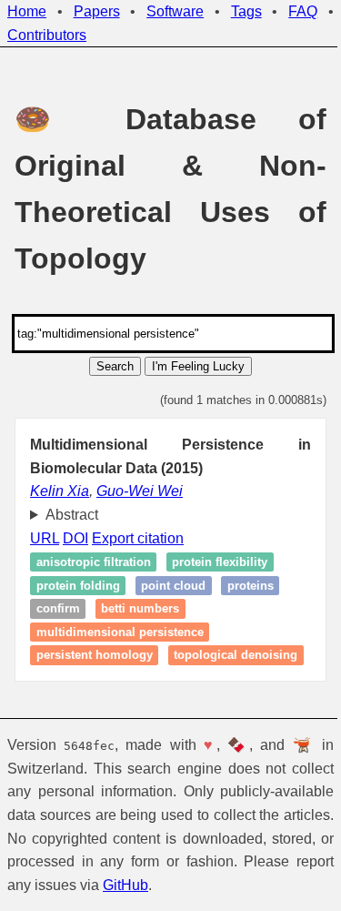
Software (175, 11)
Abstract (71, 514)
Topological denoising (98, 678)
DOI (75, 538)
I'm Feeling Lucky (198, 366)
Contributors (46, 35)
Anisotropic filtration (93, 562)
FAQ (302, 11)
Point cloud (173, 585)
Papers (97, 11)
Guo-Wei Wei (139, 491)
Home (26, 11)
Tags (246, 11)
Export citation (138, 538)
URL (44, 538)
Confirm (58, 608)
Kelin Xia (59, 491)
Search (115, 366)
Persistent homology (94, 656)
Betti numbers (140, 608)
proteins (250, 585)
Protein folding (78, 585)
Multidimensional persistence (120, 632)
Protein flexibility (219, 562)
